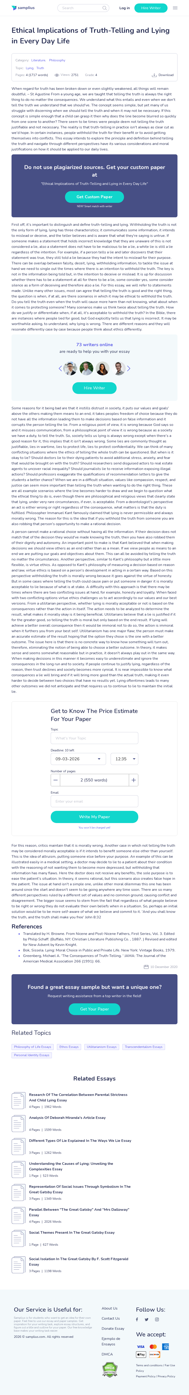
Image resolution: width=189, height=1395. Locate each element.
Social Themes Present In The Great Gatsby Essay (72, 1232)
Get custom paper (94, 197)
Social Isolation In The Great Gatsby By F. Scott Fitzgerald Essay (78, 1261)
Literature (38, 60)
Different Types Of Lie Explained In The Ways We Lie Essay (80, 1140)
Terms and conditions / (150, 1365)
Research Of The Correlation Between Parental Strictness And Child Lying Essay (78, 1097)
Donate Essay (113, 1328)
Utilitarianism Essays (102, 1047)
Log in (124, 8)
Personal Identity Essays (31, 1055)
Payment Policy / (146, 1376)
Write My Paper (94, 817)
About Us (110, 1308)
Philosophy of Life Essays (32, 1047)
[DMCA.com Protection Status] (115, 1367)
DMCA (107, 1354)
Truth (40, 68)
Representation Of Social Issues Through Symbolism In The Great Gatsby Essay (80, 1189)
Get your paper (94, 1009)
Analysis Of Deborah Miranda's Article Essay (67, 1117)
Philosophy (57, 60)
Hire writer (151, 8)
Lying (29, 68)
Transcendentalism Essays (143, 1047)
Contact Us (111, 1318)
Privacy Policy (166, 1376)
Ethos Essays (69, 1047)
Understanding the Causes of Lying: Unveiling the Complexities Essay (71, 1166)
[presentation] (60, 368)
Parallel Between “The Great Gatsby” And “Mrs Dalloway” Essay (79, 1212)
